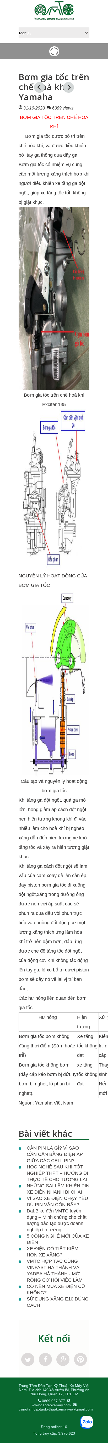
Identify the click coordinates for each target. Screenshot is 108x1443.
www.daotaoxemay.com (51, 1405)
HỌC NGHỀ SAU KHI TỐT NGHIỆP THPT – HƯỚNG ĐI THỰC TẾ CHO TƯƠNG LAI (57, 1173)
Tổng (37, 1433)
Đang (45, 1427)
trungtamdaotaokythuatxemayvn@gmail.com (56, 1409)
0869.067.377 (53, 1401)
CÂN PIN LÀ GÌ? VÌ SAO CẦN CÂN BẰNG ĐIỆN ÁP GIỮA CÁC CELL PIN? (55, 1154)
